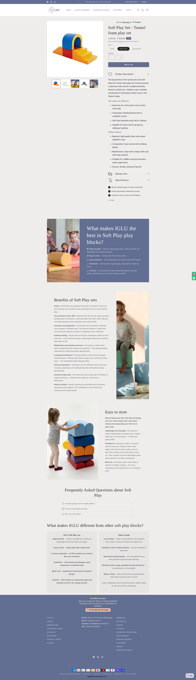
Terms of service (107, 674)
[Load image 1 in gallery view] (56, 84)
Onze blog (50, 643)
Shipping (121, 41)
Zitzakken (119, 625)
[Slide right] (101, 83)
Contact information (130, 674)
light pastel (138, 49)
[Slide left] (49, 83)
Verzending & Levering (54, 628)
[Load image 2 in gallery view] (65, 84)
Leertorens (120, 628)
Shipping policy (118, 674)
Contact (49, 621)
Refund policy (87, 674)
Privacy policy (96, 674)
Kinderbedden (121, 643)
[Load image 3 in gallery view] (75, 84)
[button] (69, 10)
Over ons (50, 618)
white (113, 49)
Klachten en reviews (54, 639)
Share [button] (112, 200)
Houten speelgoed (122, 636)
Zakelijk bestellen (53, 625)
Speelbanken (120, 618)
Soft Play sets (121, 621)
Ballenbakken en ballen (124, 650)
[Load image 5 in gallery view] (94, 84)
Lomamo (66, 674)
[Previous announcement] (78, 2)
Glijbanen (119, 646)
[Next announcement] (117, 2)
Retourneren (51, 632)
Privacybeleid (51, 636)
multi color (123, 49)
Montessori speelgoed (123, 639)
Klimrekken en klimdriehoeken (126, 632)
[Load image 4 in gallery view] (84, 84)
